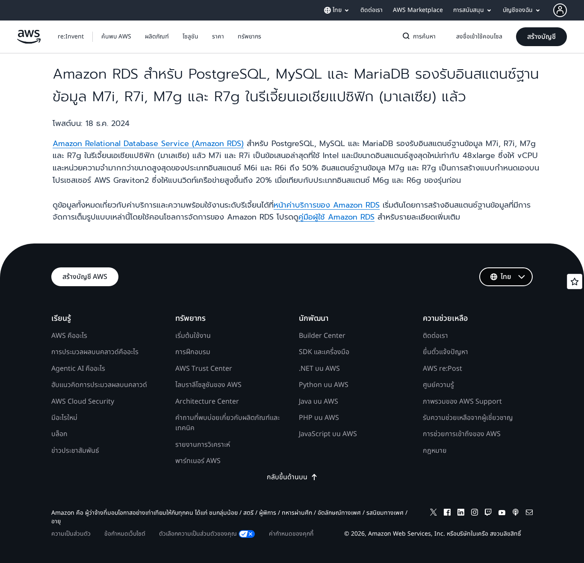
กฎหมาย (435, 451)
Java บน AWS (318, 401)
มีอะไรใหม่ (64, 418)
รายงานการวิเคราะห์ (202, 445)
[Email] (529, 514)
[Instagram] (474, 514)
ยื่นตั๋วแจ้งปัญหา (445, 352)
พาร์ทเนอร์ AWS (198, 461)
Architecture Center (207, 401)
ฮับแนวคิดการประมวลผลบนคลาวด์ (99, 385)
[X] (433, 514)
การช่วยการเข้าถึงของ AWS (462, 434)
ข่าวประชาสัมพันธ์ (75, 451)
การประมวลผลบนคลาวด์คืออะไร (95, 352)
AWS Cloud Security (82, 401)
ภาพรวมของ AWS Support (462, 401)
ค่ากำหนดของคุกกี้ (291, 533)
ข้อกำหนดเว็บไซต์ (124, 533)
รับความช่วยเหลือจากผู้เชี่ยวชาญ (468, 418)
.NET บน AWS (319, 369)
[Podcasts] (515, 514)
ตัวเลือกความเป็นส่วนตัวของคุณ (198, 533)
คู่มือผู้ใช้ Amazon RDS (336, 217)
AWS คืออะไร (69, 336)
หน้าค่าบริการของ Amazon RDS (327, 205)
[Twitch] (488, 514)
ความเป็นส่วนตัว (71, 533)
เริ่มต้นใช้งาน (193, 336)
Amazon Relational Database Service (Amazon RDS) (148, 144)
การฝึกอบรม (192, 352)
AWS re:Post (442, 369)
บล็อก (59, 434)
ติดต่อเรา (435, 336)
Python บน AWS (323, 385)
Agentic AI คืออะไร (78, 369)
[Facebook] (447, 514)
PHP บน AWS (319, 418)
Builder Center (322, 336)
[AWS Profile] (560, 10)
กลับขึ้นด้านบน (287, 477)
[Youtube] (501, 514)
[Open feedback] (574, 281)
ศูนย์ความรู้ (438, 385)
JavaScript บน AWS (328, 434)
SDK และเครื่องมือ (324, 352)
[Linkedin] (460, 514)
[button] (116, 36)
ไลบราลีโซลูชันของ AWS (208, 385)
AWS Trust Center (203, 369)
